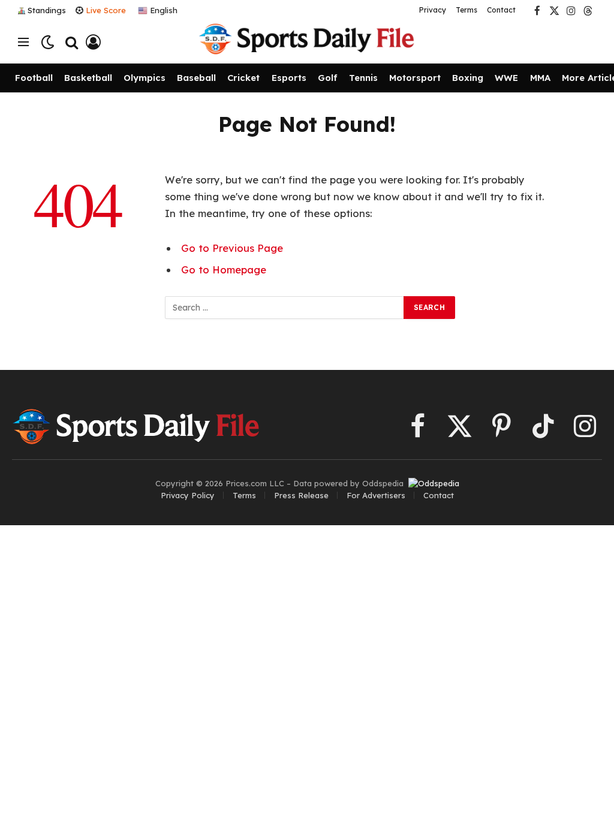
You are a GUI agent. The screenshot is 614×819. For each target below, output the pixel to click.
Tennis (363, 77)
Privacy (432, 9)
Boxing (467, 77)
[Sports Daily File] (307, 42)
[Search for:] (285, 307)
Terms (466, 9)
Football (34, 77)
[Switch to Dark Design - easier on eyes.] (48, 42)
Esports (289, 77)
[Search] (71, 42)
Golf (328, 77)
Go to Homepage (223, 269)
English (162, 9)
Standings (47, 10)
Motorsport (415, 77)
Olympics (144, 77)
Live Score (106, 10)
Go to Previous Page (232, 248)
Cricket (243, 77)
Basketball (88, 77)
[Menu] (23, 42)
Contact (501, 9)
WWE (506, 77)
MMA (540, 77)
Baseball (196, 77)
